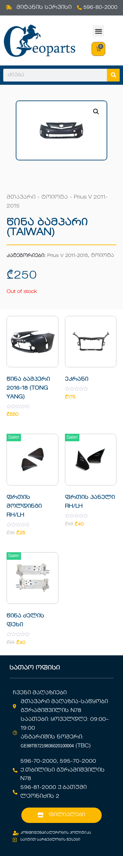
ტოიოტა (54, 197)
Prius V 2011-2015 (67, 256)
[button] (98, 31)
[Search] (113, 75)
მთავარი (21, 197)
